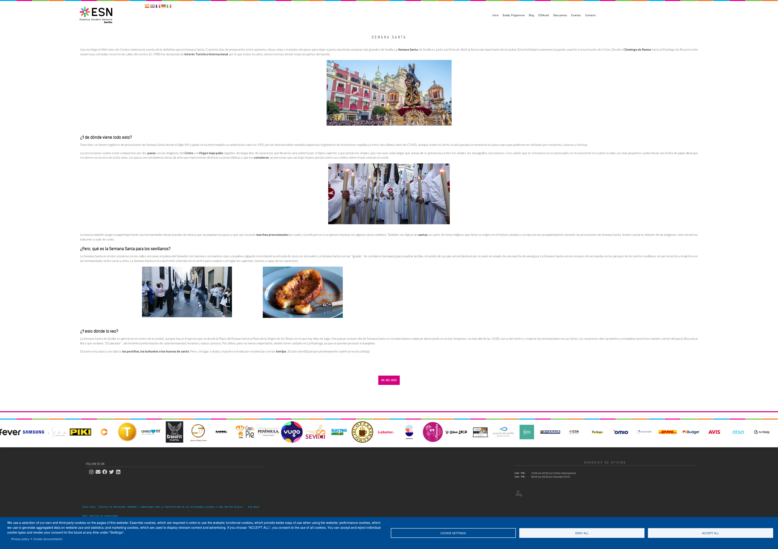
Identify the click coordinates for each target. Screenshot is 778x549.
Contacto (590, 15)
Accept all (710, 533)
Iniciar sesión (766, 4)
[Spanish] (147, 7)
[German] (163, 7)
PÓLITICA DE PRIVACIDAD (112, 507)
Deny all (582, 533)
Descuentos (560, 15)
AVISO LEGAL (90, 507)
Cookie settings (453, 533)
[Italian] (169, 7)
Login (519, 493)
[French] (158, 7)
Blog (531, 15)
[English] (152, 7)
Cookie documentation (48, 539)
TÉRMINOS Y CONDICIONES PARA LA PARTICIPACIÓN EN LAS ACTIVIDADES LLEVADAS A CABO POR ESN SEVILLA (185, 507)
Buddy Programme (514, 15)
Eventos (576, 15)
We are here (389, 380)
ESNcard (543, 15)
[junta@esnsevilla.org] (99, 472)
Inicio (495, 15)
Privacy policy (20, 539)
